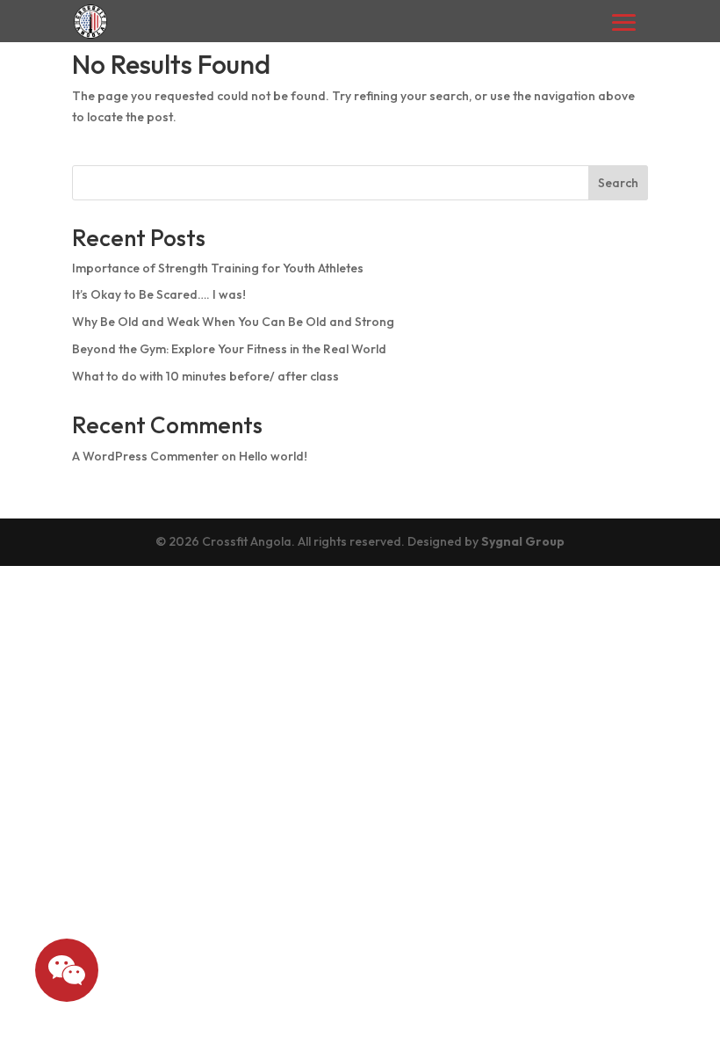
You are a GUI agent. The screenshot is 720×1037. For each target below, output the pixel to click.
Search (618, 183)
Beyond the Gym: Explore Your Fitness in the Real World (229, 349)
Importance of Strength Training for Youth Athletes (218, 268)
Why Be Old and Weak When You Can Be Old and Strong (233, 322)
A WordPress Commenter (145, 456)
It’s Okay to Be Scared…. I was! (159, 294)
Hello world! (273, 456)
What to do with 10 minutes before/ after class (205, 376)
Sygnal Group (523, 541)
